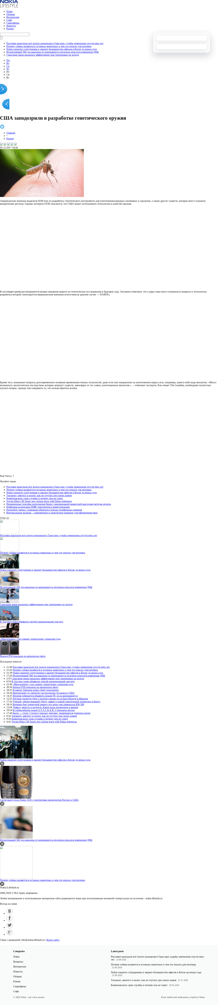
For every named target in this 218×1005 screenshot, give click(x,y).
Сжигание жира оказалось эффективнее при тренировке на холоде (42, 55)
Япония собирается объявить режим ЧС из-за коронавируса (45, 695)
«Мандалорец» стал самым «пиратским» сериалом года (30, 639)
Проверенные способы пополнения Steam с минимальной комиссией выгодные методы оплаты (58, 504)
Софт (9, 20)
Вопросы (18, 961)
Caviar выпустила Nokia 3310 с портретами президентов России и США (39, 800)
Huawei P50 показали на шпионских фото (22, 656)
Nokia (9, 11)
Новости (11, 25)
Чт (7, 69)
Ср (7, 66)
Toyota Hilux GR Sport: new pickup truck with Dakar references (39, 501)
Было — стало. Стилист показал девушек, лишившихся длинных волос (51, 713)
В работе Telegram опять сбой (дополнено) (36, 690)
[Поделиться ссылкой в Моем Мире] (12, 144)
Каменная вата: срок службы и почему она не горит (34, 498)
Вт (7, 63)
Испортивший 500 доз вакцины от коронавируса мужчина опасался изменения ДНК (52, 52)
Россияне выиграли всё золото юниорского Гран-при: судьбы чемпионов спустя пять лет (54, 43)
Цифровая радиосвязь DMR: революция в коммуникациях (38, 507)
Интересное (12, 17)
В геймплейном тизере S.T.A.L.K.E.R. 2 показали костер (44, 710)
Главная (10, 132)
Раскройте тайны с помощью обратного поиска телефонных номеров (44, 509)
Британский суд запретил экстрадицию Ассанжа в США (44, 693)
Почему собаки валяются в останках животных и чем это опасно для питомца (48, 46)
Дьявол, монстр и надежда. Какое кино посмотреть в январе (45, 707)
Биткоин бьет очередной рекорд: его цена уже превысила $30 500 (48, 704)
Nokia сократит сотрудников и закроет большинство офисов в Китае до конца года (51, 49)
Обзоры (10, 14)
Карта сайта (52, 940)
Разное (10, 28)
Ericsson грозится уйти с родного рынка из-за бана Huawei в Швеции (50, 698)
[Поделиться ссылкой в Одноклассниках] (15, 144)
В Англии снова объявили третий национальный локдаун (31, 621)
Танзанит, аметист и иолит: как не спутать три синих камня (39, 495)
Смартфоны (12, 23)
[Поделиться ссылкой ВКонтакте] (1, 144)
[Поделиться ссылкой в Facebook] (5, 144)
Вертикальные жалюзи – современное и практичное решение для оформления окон (52, 512)
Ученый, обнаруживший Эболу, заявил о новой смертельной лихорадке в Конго (56, 701)
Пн (8, 60)
